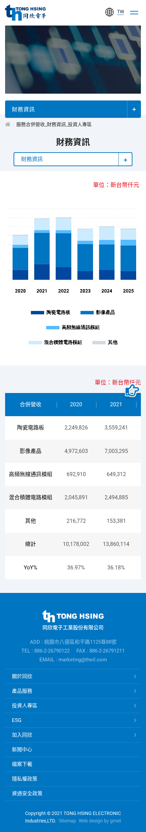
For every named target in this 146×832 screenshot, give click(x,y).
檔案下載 (22, 764)
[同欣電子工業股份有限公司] (25, 12)
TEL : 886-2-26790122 (45, 651)
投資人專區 (24, 706)
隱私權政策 (24, 779)
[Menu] (134, 12)
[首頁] (8, 124)
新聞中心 (22, 750)
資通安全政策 (27, 793)
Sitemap (67, 820)
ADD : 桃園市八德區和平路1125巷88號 (73, 642)
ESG (16, 720)
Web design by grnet (100, 820)
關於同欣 (22, 676)
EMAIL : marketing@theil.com (73, 660)
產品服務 (22, 691)
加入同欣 (22, 735)
